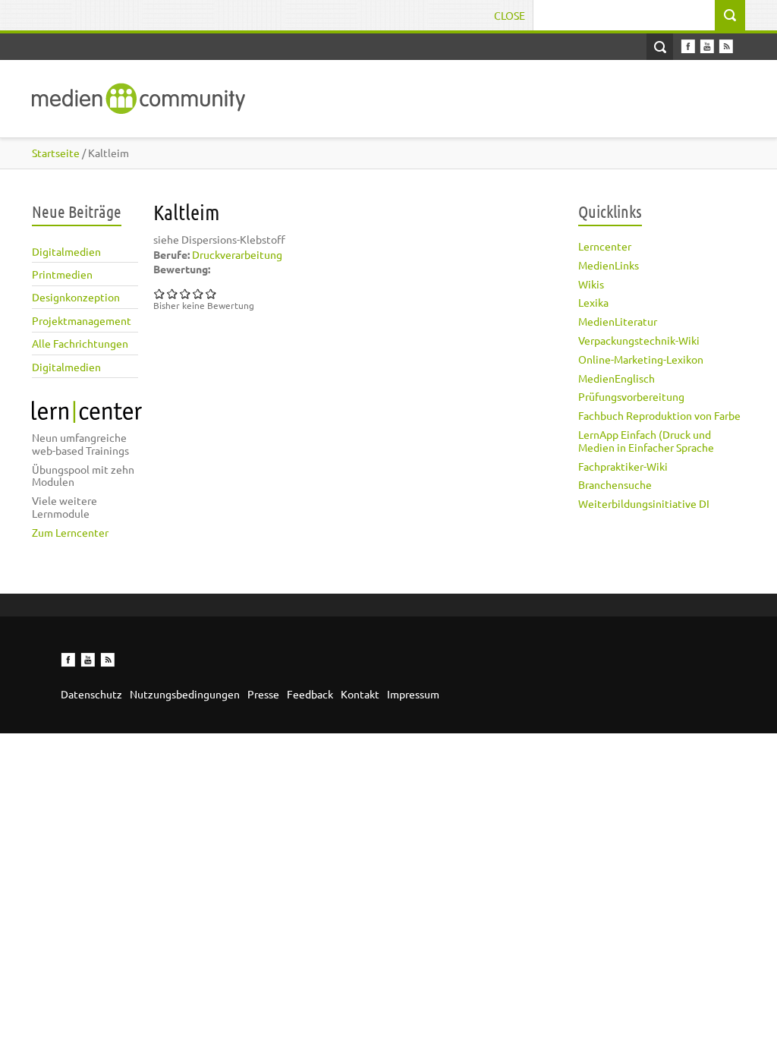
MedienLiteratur (617, 321)
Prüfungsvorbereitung (631, 396)
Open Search (659, 46)
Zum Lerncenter (70, 532)
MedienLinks (608, 265)
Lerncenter (604, 246)
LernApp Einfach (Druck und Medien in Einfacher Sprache (646, 440)
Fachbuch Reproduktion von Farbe (659, 415)
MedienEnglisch (616, 378)
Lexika (593, 302)
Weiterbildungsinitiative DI (643, 503)
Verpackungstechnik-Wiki (639, 340)
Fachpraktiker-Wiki (623, 466)
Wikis (591, 284)
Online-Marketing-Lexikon (640, 359)
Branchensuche (615, 484)
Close (509, 15)
